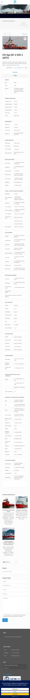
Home (24, 22)
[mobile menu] (2, 2)
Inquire (17, 65)
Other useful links (7, 674)
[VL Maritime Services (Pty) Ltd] (15, 2)
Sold (26, 67)
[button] (25, 38)
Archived (23, 23)
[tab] (15, 72)
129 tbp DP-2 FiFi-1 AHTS (21, 510)
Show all (25, 34)
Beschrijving (15, 72)
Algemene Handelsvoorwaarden (11, 665)
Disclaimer (6, 668)
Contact (15, 75)
